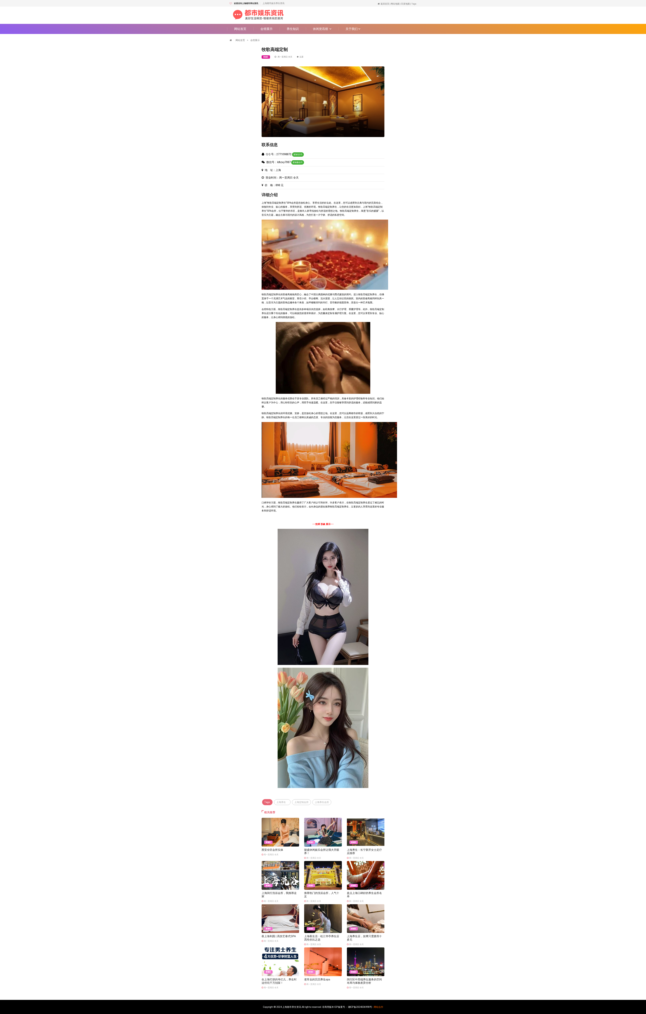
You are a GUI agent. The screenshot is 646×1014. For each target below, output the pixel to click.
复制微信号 (298, 162)
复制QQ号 (297, 154)
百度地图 (405, 4)
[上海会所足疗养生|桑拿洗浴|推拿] (258, 15)
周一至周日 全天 (284, 57)
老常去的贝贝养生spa (317, 979)
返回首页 (385, 4)
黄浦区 (265, 57)
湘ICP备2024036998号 (360, 1007)
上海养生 (282, 802)
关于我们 (352, 29)
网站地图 (395, 4)
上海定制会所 (301, 802)
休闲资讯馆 (321, 29)
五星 (301, 57)
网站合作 (378, 1007)
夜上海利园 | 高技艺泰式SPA (279, 936)
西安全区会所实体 (272, 849)
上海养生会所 (322, 802)
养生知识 (293, 29)
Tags (413, 4)
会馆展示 (266, 29)
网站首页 (240, 29)
